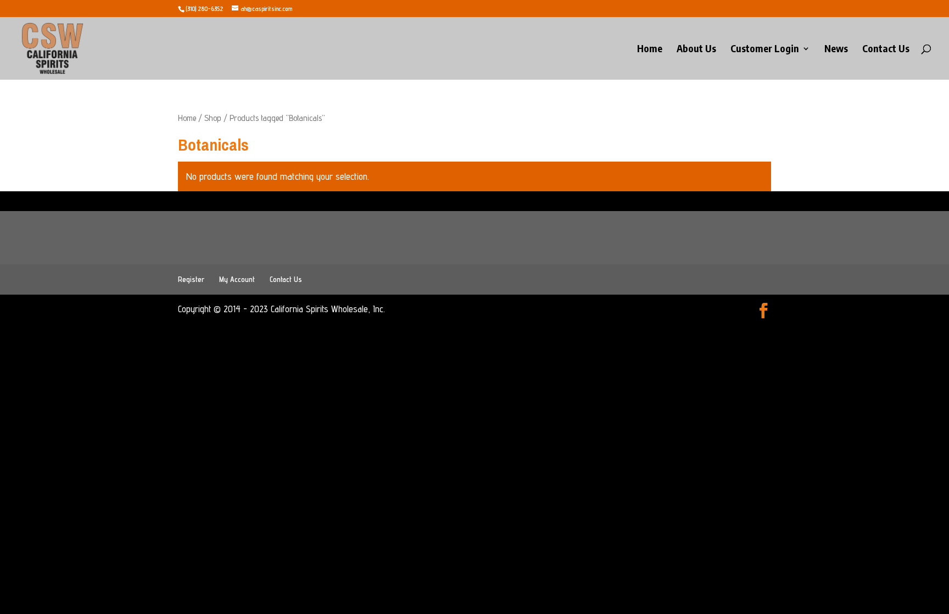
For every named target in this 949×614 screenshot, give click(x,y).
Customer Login (764, 49)
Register (191, 279)
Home (649, 49)
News (836, 49)
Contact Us (885, 49)
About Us (696, 49)
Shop (212, 118)
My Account (237, 279)
